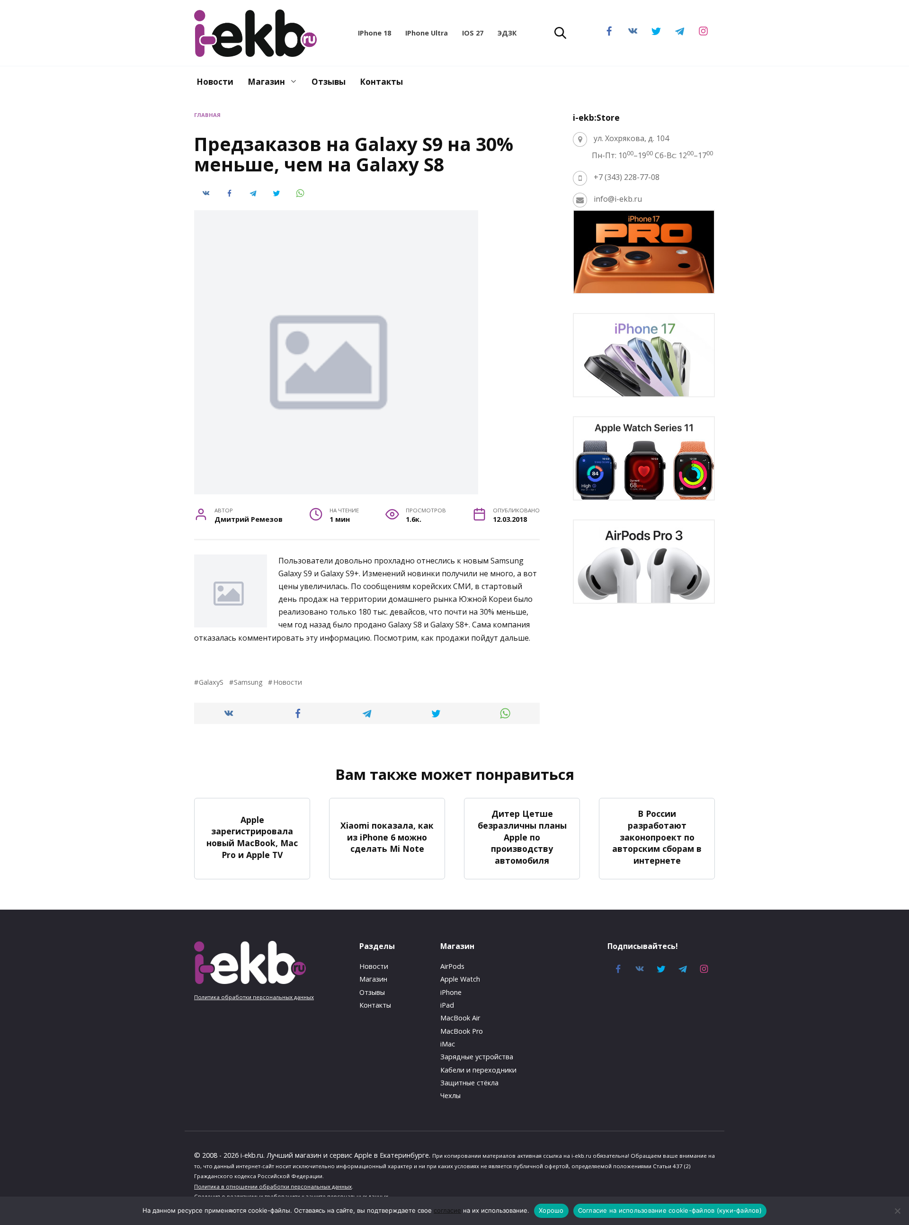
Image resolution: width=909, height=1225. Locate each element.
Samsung (248, 682)
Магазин (266, 81)
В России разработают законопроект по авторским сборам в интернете (657, 837)
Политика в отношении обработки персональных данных (273, 1186)
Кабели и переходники (478, 1069)
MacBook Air (460, 1017)
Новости (214, 81)
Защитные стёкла (469, 1082)
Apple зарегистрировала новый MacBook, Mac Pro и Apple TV (252, 837)
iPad (447, 1005)
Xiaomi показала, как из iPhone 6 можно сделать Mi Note (387, 837)
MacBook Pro (461, 1031)
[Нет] (897, 1211)
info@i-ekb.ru (618, 199)
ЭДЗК (507, 32)
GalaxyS (211, 682)
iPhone (451, 992)
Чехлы (450, 1095)
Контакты (381, 81)
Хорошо (551, 1210)
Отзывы (329, 81)
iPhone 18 (374, 32)
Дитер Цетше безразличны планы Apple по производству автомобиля (522, 837)
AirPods (452, 966)
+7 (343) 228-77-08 (626, 177)
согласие (447, 1210)
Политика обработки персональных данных (254, 997)
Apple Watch (460, 979)
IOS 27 (472, 32)
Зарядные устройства (476, 1056)
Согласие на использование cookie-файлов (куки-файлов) (670, 1210)
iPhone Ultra (426, 32)
